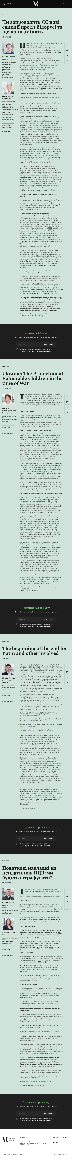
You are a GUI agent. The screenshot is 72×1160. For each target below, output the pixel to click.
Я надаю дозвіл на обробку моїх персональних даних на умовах (36, 350)
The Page (42, 88)
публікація (5, 15)
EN (64, 4)
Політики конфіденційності (41, 351)
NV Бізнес (33, 1081)
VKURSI (50, 75)
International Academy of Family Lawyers (41, 587)
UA (61, 4)
